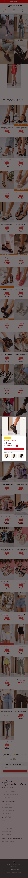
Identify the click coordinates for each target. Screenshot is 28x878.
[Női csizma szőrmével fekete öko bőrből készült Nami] (14, 456)
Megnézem (14, 449)
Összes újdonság (14, 459)
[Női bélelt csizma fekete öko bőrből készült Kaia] (7, 456)
